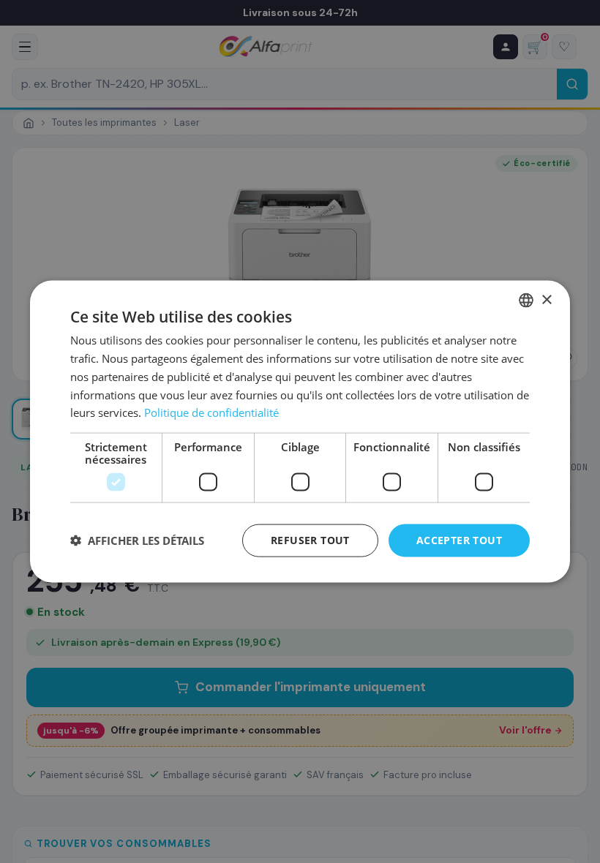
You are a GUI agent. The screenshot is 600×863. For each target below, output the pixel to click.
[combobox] (526, 300)
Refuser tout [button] (310, 540)
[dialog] (300, 432)
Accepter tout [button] (459, 540)
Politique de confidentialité (211, 412)
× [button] (546, 299)
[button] (137, 540)
